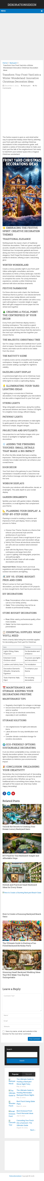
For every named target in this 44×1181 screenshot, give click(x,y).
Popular (15, 1074)
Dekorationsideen (22, 5)
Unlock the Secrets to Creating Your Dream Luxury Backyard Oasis (19, 827)
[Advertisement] (22, 36)
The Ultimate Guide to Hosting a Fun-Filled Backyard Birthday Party (20, 944)
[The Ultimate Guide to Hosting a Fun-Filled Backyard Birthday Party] (22, 931)
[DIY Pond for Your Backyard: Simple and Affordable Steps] (22, 843)
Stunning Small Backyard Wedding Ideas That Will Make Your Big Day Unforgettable (21, 975)
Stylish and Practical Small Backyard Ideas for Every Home (20, 886)
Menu (3, 11)
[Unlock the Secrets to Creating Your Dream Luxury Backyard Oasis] (22, 814)
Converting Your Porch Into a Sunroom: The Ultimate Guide (25, 1123)
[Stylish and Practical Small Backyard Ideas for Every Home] (22, 872)
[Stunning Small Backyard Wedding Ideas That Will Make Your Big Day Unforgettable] (22, 960)
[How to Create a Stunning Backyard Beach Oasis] (22, 901)
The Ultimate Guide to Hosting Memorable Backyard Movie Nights (25, 1092)
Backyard (26, 86)
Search (9, 1049)
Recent (29, 1074)
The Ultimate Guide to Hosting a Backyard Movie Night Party (25, 1081)
